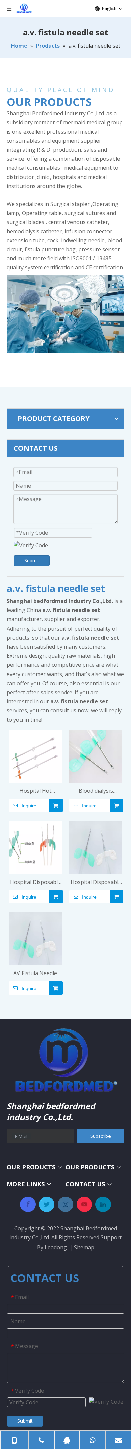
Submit (31, 560)
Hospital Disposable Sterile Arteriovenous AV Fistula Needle (96, 882)
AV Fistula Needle (35, 973)
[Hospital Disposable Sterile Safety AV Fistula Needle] (35, 847)
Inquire (28, 805)
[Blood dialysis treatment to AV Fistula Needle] (95, 755)
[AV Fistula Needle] (35, 938)
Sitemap (84, 1247)
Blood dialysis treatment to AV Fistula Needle (96, 791)
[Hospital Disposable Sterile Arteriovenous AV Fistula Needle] (95, 847)
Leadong (56, 1247)
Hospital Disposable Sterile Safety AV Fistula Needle (35, 882)
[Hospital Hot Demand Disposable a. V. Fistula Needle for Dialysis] (35, 755)
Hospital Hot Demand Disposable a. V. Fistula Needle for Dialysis (35, 791)
